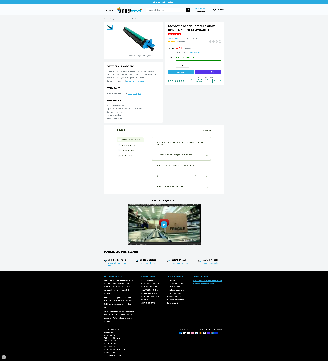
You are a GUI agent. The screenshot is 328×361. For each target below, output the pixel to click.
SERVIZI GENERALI (148, 303)
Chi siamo (171, 280)
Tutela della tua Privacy (176, 300)
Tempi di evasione (174, 297)
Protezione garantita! (211, 263)
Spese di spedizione (174, 293)
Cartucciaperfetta (176, 38)
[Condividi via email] (220, 41)
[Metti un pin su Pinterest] (213, 41)
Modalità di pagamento (176, 290)
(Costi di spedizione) (194, 52)
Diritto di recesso (173, 287)
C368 (139, 93)
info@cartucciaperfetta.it (112, 355)
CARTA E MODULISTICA (150, 284)
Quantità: (171, 66)
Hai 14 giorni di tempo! (148, 263)
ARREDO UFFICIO (147, 280)
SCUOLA (144, 300)
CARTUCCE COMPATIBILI (150, 287)
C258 (130, 93)
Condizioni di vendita (175, 284)
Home (106, 19)
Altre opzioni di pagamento (208, 77)
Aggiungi (180, 72)
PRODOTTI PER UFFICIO (150, 297)
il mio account (199, 11)
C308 (135, 93)
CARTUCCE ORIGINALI (149, 290)
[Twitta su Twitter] (217, 41)
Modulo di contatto (110, 352)
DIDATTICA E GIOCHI (149, 293)
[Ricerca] (188, 10)
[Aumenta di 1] (187, 65)
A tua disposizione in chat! (181, 263)
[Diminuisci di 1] (178, 65)
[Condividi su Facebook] (210, 41)
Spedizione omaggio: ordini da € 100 (164, 2)
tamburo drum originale (135, 81)
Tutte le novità (172, 303)
